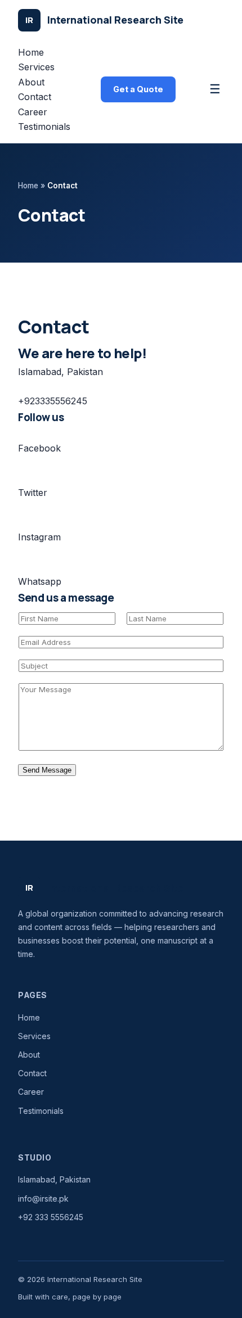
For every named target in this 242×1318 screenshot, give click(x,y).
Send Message (47, 770)
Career (32, 112)
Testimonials (44, 126)
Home (31, 52)
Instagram (39, 537)
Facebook (39, 448)
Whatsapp (39, 581)
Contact (34, 96)
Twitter (32, 492)
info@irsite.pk (43, 1198)
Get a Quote (138, 89)
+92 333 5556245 (50, 1217)
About (31, 82)
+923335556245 (52, 401)
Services (36, 67)
